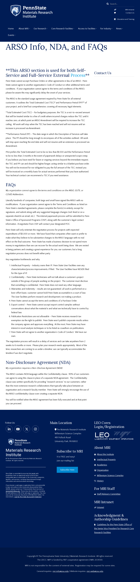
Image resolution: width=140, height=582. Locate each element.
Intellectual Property (106, 459)
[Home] (19, 442)
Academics (102, 465)
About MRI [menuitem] (22, 29)
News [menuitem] (118, 29)
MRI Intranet (129, 10)
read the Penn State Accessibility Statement (27, 497)
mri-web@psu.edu (95, 571)
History (100, 481)
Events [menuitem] (10, 36)
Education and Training (125, 19)
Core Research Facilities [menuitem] (61, 29)
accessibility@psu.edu (13, 491)
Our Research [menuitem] (38, 29)
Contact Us (130, 13)
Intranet (100, 507)
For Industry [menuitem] (104, 29)
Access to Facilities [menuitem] (85, 29)
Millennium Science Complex (110, 475)
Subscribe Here (67, 470)
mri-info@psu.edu (61, 571)
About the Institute (105, 454)
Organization (103, 470)
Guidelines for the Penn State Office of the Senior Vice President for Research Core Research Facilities (114, 528)
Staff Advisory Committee (108, 494)
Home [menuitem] (11, 28)
